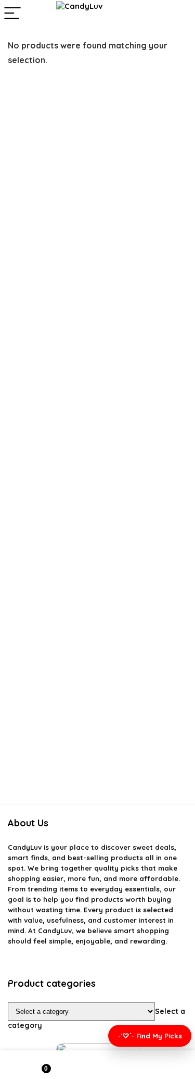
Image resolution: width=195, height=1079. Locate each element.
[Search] (178, 14)
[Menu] (12, 14)
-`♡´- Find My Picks (150, 1036)
